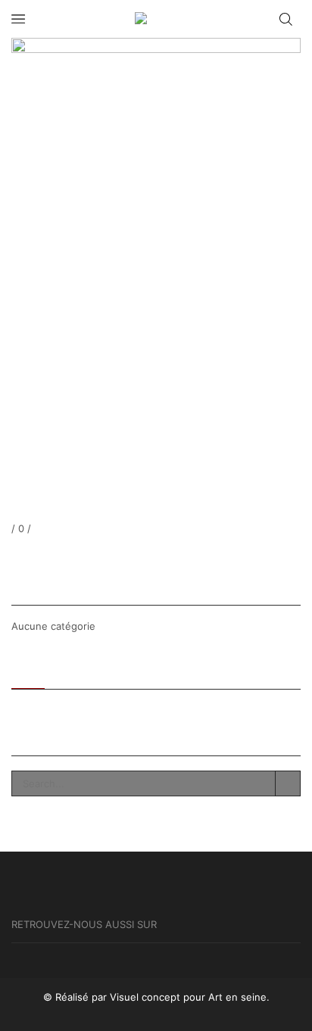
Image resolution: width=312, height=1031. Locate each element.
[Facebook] (14, 556)
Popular (77, 670)
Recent (28, 670)
